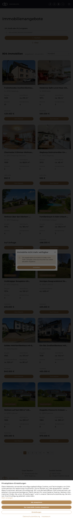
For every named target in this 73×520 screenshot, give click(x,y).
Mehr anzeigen (7, 498)
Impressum (46, 516)
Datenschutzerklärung (31, 516)
